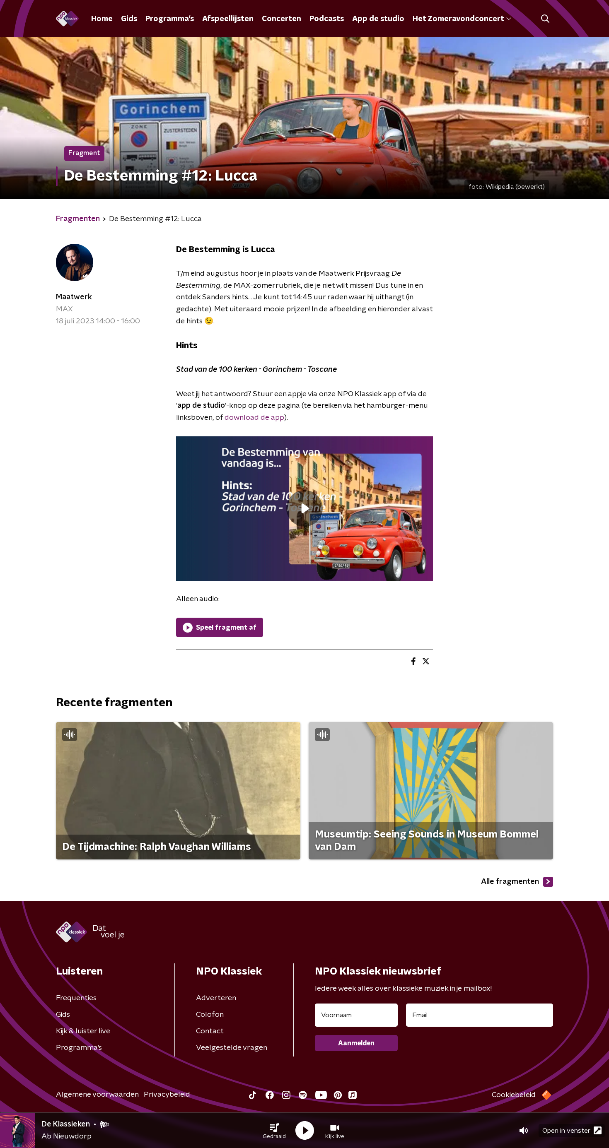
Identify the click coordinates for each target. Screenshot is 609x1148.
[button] (274, 1130)
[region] (304, 508)
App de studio (378, 19)
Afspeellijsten (228, 19)
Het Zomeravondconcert (458, 19)
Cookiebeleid (514, 1095)
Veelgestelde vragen (231, 1048)
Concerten (281, 19)
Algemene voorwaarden (97, 1094)
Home (102, 19)
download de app (254, 417)
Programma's (169, 19)
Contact (210, 1031)
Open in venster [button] (566, 1130)
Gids (129, 19)
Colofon (210, 1014)
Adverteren (216, 998)
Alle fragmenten (510, 882)
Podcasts (326, 19)
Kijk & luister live (83, 1031)
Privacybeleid (167, 1094)
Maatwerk (74, 297)
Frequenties (76, 998)
